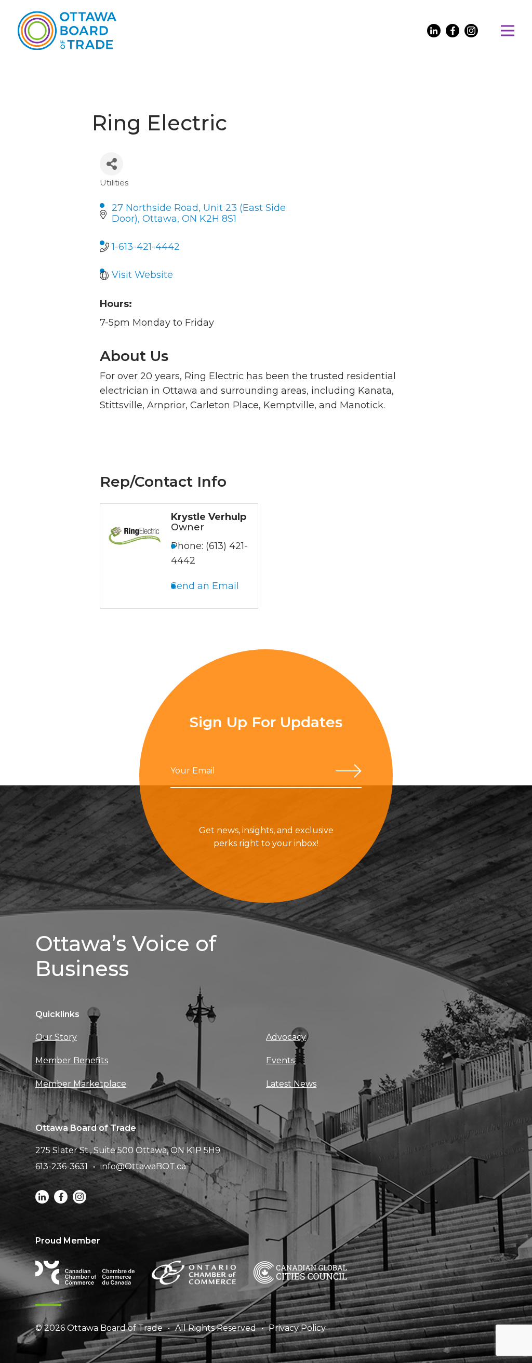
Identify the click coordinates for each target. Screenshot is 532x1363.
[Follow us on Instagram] (471, 30)
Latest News (291, 1084)
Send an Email (205, 586)
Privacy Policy (297, 1328)
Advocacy (286, 1037)
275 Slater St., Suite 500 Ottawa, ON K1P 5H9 (127, 1150)
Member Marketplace (80, 1084)
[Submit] (349, 771)
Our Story (56, 1037)
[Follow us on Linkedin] (434, 30)
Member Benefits (71, 1060)
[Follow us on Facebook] (452, 30)
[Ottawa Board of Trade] (67, 30)
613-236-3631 (61, 1166)
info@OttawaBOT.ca (143, 1166)
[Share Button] (111, 164)
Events (280, 1060)
